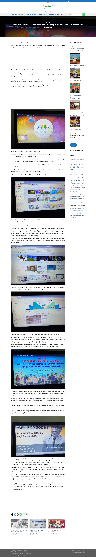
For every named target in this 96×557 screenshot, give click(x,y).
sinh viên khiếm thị (77, 196)
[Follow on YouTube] (84, 1)
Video (45, 14)
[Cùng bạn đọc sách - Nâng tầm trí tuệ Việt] (48, 7)
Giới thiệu (20, 14)
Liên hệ (62, 14)
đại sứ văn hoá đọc (74, 217)
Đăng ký (73, 145)
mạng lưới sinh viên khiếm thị (77, 189)
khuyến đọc (73, 185)
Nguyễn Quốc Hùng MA (80, 191)
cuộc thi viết (79, 164)
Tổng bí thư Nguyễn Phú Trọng (75, 210)
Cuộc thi (75, 164)
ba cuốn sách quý (75, 159)
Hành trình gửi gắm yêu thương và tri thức (75, 81)
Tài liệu (57, 14)
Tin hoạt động (27, 14)
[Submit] (84, 14)
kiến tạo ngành (78, 185)
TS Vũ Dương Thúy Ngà (74, 208)
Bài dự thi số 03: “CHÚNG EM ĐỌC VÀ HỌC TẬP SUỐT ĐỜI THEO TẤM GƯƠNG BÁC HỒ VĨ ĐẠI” (19, 530)
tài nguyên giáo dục (81, 208)
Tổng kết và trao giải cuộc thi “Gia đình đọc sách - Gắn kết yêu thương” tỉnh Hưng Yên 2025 (77, 49)
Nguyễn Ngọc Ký (72, 191)
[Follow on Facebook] (82, 1)
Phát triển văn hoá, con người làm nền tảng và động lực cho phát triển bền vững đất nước (77, 113)
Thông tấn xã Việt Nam (73, 198)
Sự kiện (34, 14)
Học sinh (74, 174)
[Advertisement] (38, 59)
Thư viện (79, 198)
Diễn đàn (40, 14)
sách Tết (82, 196)
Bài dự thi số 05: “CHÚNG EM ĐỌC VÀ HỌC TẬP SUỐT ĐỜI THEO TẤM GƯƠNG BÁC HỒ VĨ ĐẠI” (37, 530)
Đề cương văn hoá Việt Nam (79, 215)
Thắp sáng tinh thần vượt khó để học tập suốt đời (77, 66)
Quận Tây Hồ (72, 196)
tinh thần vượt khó (76, 200)
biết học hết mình (81, 159)
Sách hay (51, 14)
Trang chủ (14, 14)
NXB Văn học (81, 194)
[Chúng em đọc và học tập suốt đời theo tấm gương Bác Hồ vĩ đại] (56, 523)
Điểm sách (72, 215)
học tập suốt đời (75, 183)
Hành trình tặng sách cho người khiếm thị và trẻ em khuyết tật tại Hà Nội (76, 97)
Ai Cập (71, 159)
